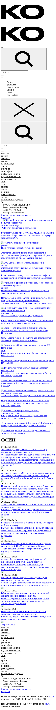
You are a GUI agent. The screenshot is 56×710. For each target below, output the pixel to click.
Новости (17, 223)
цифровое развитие (10, 174)
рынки (4, 161)
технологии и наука (11, 225)
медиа (4, 184)
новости (5, 153)
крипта (4, 187)
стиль (9, 92)
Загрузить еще (8, 624)
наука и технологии (11, 176)
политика (5, 192)
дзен (11, 215)
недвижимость (8, 179)
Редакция (5, 217)
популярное (7, 223)
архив (4, 197)
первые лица (13, 87)
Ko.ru (51, 696)
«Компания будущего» (12, 199)
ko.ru (47, 704)
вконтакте (19, 215)
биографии (12, 95)
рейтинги (5, 169)
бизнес (10, 82)
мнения (10, 90)
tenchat (28, 215)
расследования (8, 194)
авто (3, 181)
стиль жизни (7, 313)
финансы (11, 84)
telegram (5, 215)
